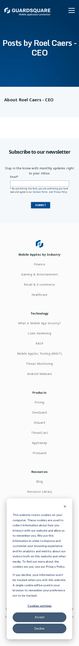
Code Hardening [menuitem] (39, 333)
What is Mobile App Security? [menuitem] (39, 323)
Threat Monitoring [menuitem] (39, 364)
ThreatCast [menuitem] (39, 433)
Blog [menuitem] (39, 481)
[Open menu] (71, 9)
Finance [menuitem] (39, 264)
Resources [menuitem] (39, 472)
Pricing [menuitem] (39, 402)
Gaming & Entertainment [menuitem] (39, 274)
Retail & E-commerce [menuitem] (39, 284)
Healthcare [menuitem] (40, 295)
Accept (39, 617)
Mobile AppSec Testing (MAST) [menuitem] (39, 354)
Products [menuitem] (39, 393)
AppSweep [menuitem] (39, 443)
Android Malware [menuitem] (39, 374)
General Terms (40, 191)
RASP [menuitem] (39, 343)
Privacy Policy (60, 191)
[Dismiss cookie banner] (64, 507)
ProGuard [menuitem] (40, 453)
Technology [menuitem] (40, 313)
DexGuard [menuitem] (39, 412)
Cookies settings (40, 606)
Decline (39, 628)
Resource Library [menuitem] (39, 492)
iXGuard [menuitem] (39, 423)
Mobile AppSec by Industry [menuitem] (39, 254)
